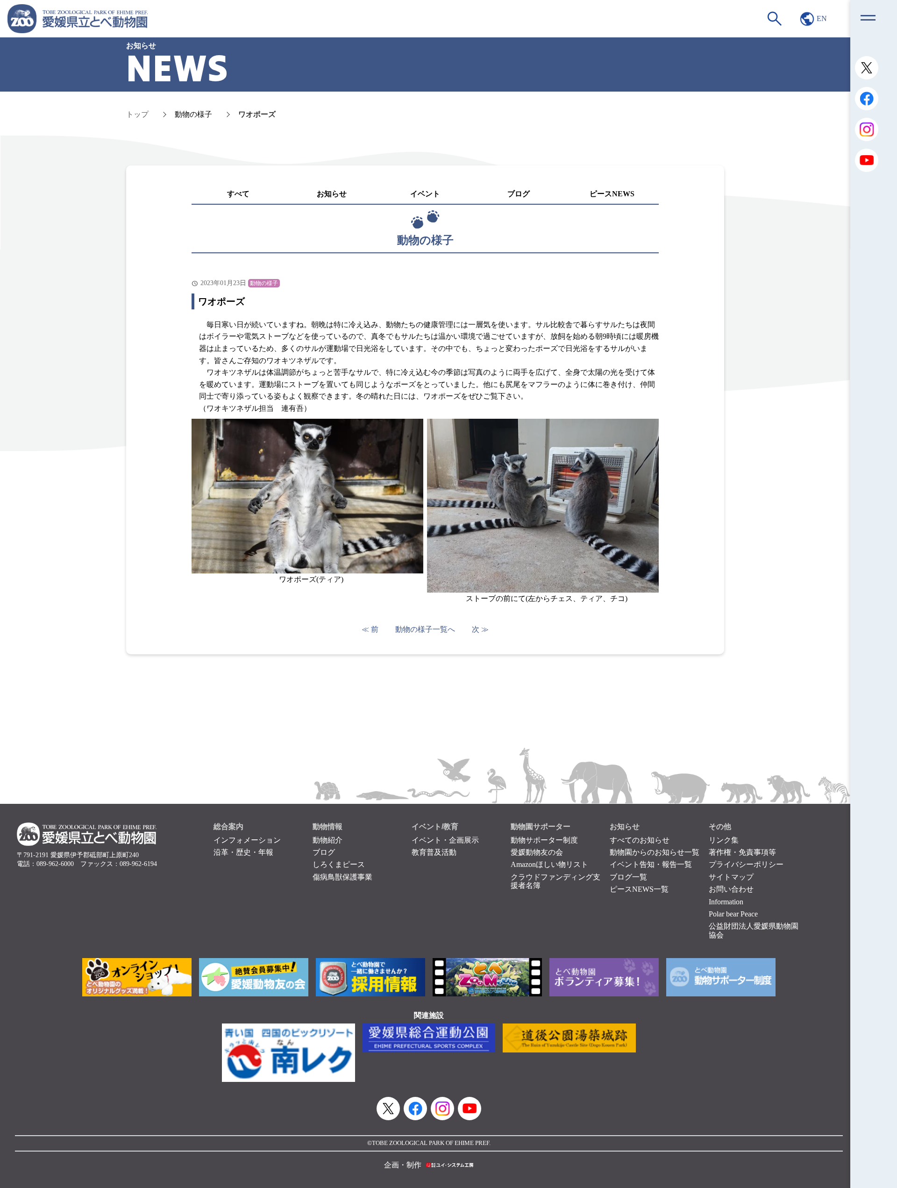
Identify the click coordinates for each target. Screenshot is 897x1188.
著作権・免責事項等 (742, 852)
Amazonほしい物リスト (549, 864)
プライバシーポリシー (746, 864)
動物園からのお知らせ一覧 (654, 852)
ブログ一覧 (628, 877)
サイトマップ (731, 877)
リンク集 (724, 840)
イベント (425, 194)
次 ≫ (480, 629)
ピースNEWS (612, 194)
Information (726, 902)
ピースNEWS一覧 (639, 889)
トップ (137, 114)
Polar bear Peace (733, 914)
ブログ (518, 194)
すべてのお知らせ (639, 840)
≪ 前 (370, 629)
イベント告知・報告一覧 (651, 864)
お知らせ (332, 194)
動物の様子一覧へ (425, 629)
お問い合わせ (731, 889)
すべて (238, 194)
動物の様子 (193, 114)
